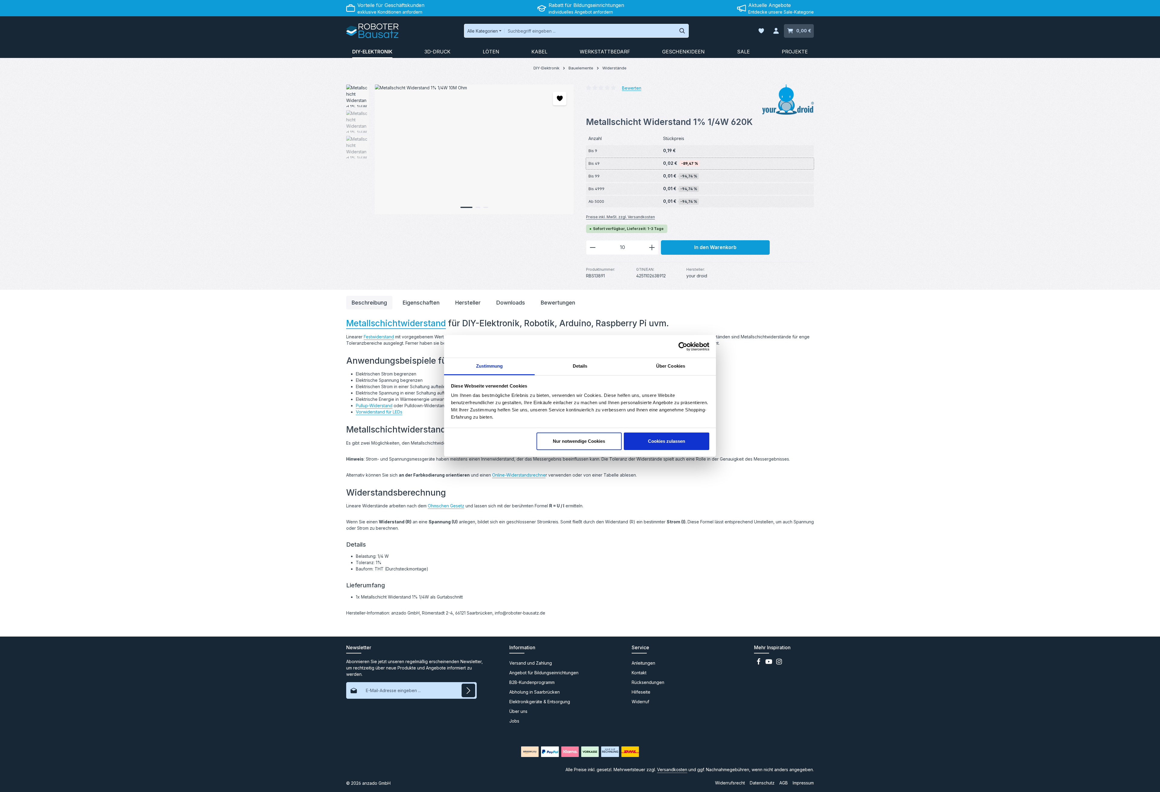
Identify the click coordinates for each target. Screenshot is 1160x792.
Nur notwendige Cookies (579, 441)
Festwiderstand (379, 336)
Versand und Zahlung (530, 663)
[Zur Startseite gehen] (372, 31)
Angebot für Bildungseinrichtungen (543, 672)
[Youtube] (769, 663)
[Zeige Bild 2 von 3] (477, 207)
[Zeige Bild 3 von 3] (485, 207)
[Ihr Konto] (776, 31)
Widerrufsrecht (730, 782)
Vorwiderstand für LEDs (379, 411)
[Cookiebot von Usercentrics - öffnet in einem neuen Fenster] (682, 346)
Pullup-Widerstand (374, 405)
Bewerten (631, 87)
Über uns (518, 711)
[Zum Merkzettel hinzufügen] (559, 98)
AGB (783, 782)
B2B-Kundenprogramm (532, 682)
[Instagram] (779, 663)
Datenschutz (762, 782)
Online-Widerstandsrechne (519, 474)
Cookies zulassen (666, 441)
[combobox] (590, 31)
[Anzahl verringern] (592, 247)
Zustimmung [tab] (489, 366)
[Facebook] (759, 663)
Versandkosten (672, 769)
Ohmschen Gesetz (446, 505)
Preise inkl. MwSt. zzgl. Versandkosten (620, 217)
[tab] (369, 302)
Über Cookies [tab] (670, 366)
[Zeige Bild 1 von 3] (466, 207)
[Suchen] (682, 31)
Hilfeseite (641, 692)
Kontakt (639, 672)
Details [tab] (580, 366)
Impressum (803, 782)
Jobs (514, 720)
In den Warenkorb (715, 247)
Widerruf (640, 701)
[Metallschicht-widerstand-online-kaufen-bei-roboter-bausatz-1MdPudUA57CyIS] (474, 149)
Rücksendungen (648, 682)
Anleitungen (643, 663)
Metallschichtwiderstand (396, 323)
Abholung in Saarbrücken (534, 692)
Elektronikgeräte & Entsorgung (539, 701)
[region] (460, 149)
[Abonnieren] (468, 690)
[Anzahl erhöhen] (652, 247)
